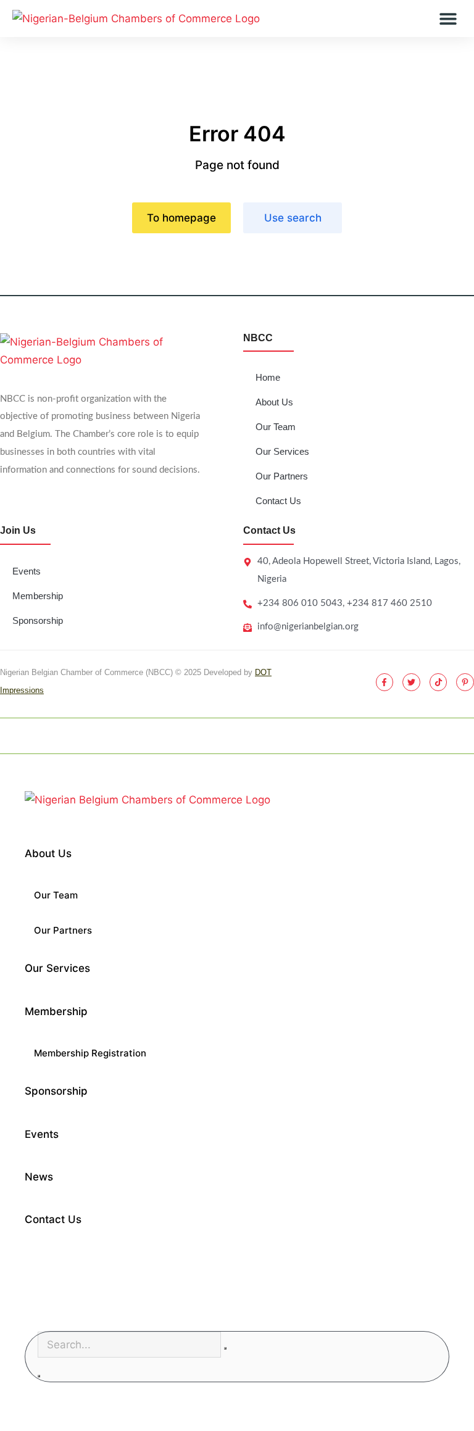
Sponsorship (37, 620)
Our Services (282, 451)
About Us (274, 402)
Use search (293, 218)
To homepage (181, 218)
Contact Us (278, 501)
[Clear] (225, 1348)
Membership (37, 596)
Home (268, 377)
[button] (448, 19)
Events (26, 571)
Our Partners (282, 476)
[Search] (39, 1376)
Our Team (276, 426)
